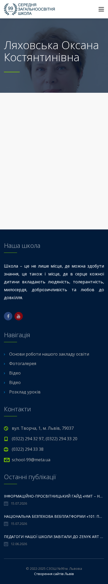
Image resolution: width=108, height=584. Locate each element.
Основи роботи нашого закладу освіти (49, 354)
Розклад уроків (25, 392)
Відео (15, 373)
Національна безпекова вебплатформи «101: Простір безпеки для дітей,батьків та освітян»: (54, 516)
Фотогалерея (22, 363)
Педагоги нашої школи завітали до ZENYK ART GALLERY (54, 536)
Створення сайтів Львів (54, 573)
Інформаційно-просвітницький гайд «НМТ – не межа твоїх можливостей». (54, 496)
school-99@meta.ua (31, 460)
